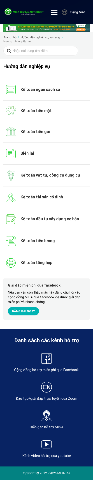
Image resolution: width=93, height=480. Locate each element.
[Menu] (54, 12)
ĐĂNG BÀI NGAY (23, 311)
